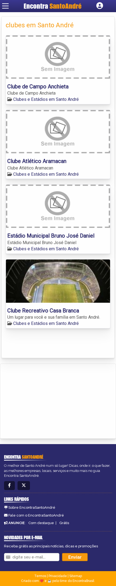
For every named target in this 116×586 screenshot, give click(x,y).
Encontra (52, 6)
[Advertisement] (44, 400)
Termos (40, 576)
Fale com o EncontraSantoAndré (36, 515)
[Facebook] (9, 485)
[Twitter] (24, 485)
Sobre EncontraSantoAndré (31, 507)
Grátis (64, 523)
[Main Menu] (5, 6)
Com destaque (41, 523)
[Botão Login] (99, 6)
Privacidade (58, 576)
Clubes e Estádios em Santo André (46, 99)
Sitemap (75, 576)
